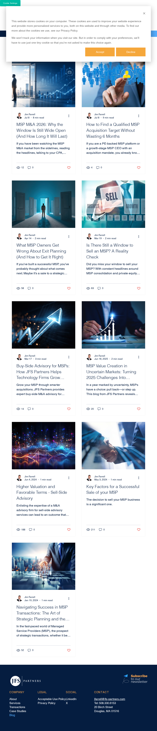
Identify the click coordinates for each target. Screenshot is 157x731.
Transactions (17, 707)
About (13, 699)
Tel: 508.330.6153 (105, 703)
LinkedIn (71, 699)
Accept (100, 51)
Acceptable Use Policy (52, 699)
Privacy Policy (47, 703)
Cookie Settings (10, 3)
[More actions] (70, 115)
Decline (130, 51)
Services (14, 703)
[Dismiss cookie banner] (144, 13)
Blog (12, 715)
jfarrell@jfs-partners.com (109, 699)
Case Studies (17, 711)
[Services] (30, 703)
